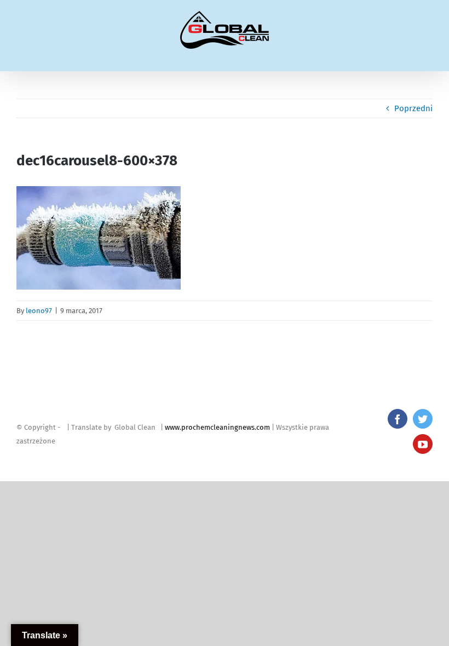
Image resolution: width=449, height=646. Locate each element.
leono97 (39, 311)
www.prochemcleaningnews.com (217, 427)
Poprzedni (413, 108)
